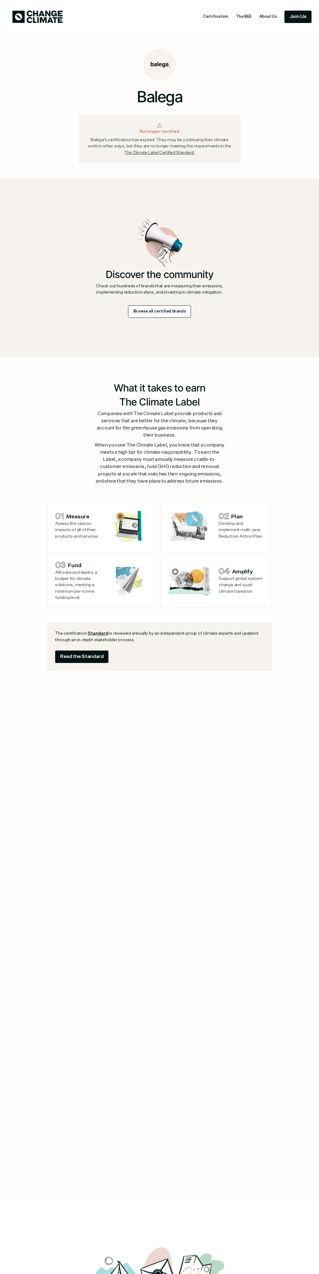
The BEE (244, 17)
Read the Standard (81, 656)
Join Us (298, 16)
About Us (268, 17)
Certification (215, 17)
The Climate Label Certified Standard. (159, 153)
